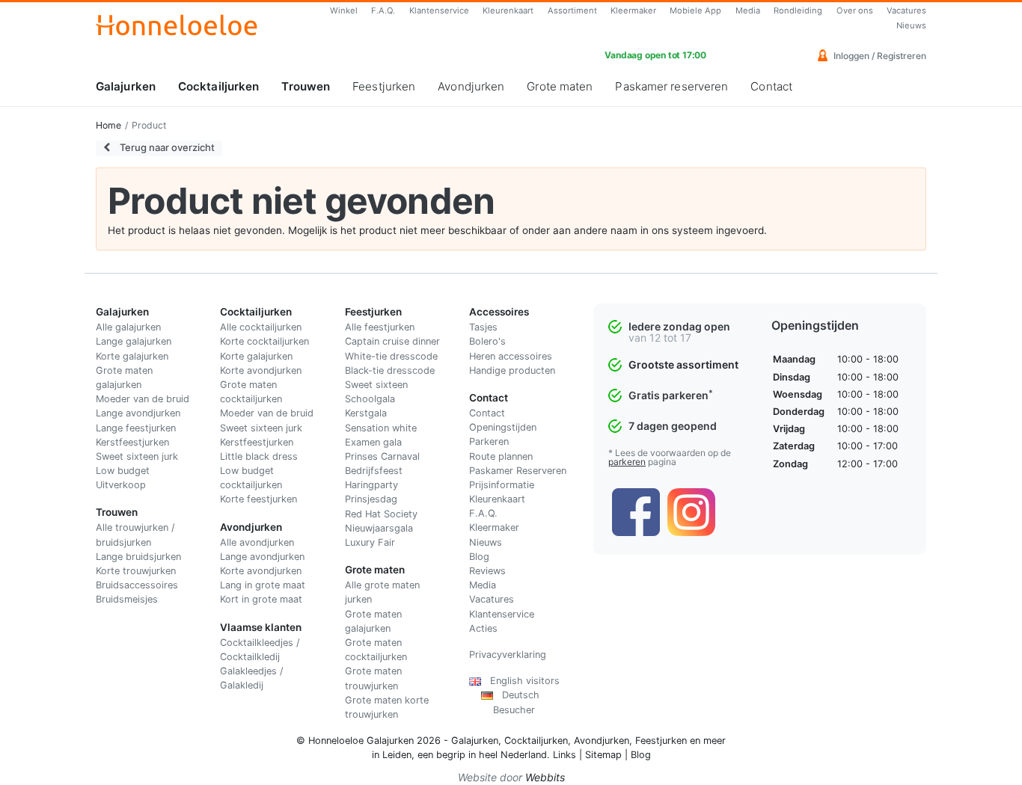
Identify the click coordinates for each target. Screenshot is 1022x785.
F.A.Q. (383, 10)
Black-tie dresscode (390, 370)
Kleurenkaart (508, 10)
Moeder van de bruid (142, 398)
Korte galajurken (132, 356)
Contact (771, 86)
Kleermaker (633, 10)
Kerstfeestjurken (132, 442)
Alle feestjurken (379, 327)
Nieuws (911, 25)
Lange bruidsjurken (138, 556)
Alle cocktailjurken (261, 327)
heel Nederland (513, 754)
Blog (479, 556)
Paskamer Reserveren (517, 470)
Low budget (123, 470)
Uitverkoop (121, 484)
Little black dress (259, 456)
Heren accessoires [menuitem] (510, 356)
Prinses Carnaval (382, 456)
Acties (483, 628)
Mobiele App (695, 10)
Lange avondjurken (138, 413)
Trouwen (305, 86)
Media (747, 10)
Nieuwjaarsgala (379, 528)
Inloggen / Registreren (878, 55)
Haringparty (371, 484)
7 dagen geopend (672, 425)
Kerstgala (366, 413)
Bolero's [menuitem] (487, 341)
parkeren (627, 461)
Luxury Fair (370, 542)
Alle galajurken (128, 327)
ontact (490, 413)
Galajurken (126, 86)
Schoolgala (370, 398)
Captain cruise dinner (392, 341)
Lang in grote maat (262, 585)
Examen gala (373, 442)
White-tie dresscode (391, 356)
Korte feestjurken (258, 499)
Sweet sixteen (376, 384)
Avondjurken (471, 86)
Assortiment (572, 10)
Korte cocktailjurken (264, 341)
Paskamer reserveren (671, 86)
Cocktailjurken (218, 86)
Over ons (854, 10)
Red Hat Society (381, 514)
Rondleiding (798, 10)
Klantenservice (439, 10)
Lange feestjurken (136, 428)
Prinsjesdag (371, 499)
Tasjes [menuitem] (483, 327)
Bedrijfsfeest (374, 470)
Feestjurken (383, 86)
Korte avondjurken (261, 370)
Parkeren (489, 441)
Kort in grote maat (261, 599)
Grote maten (560, 86)
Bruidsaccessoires (137, 585)
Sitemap (603, 754)
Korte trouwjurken (136, 570)
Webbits (545, 777)
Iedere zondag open (679, 326)
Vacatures (906, 10)
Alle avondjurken (257, 542)
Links (564, 754)
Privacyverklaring (507, 654)
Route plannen (501, 456)
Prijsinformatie (501, 484)
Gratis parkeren (670, 395)
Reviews (487, 570)
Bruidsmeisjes (127, 599)
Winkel (344, 10)
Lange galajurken (133, 341)
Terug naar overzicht (166, 147)
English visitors (520, 680)
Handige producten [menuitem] (512, 370)
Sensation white (381, 428)
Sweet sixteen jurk (137, 456)
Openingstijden (502, 427)
